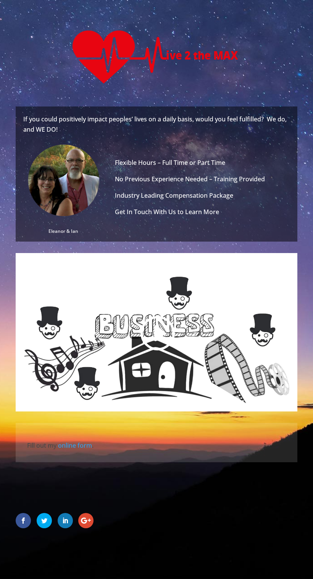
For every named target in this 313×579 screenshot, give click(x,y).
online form (75, 445)
